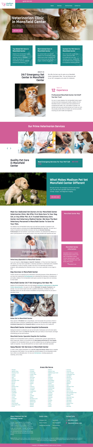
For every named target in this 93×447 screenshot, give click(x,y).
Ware (67, 385)
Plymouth (50, 397)
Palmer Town (51, 391)
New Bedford (51, 380)
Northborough (51, 388)
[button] (7, 148)
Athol (13, 377)
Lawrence (32, 386)
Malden (31, 397)
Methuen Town (51, 371)
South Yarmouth (70, 372)
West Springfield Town (71, 392)
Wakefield (68, 382)
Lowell (31, 392)
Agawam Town (15, 371)
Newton (50, 383)
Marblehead (32, 400)
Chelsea (13, 394)
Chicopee (14, 395)
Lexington (32, 389)
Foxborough (32, 372)
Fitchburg (32, 371)
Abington (14, 369)
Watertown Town (70, 386)
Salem (49, 403)
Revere (49, 401)
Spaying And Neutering (44, 425)
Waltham (68, 383)
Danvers (13, 400)
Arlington (14, 375)
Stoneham (68, 377)
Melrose (50, 369)
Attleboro (14, 378)
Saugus (50, 404)
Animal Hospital (43, 422)
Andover (13, 374)
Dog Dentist (55, 420)
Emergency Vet (42, 420)
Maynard (32, 403)
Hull (31, 385)
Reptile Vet (55, 428)
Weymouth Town (70, 397)
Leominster (32, 388)
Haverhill (32, 378)
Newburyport (51, 382)
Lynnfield (32, 395)
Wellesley (68, 389)
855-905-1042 (28, 1)
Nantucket (50, 377)
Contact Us (77, 6)
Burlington (14, 391)
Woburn (68, 404)
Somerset (68, 369)
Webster (68, 388)
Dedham (13, 401)
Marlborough (33, 401)
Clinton (13, 397)
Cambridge (14, 392)
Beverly (13, 383)
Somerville (68, 371)
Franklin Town (33, 374)
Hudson (31, 383)
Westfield (68, 395)
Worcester (68, 406)
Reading (50, 400)
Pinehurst (50, 394)
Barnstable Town (15, 380)
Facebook (59, 445)
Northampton (51, 386)
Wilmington (69, 400)
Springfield (68, 375)
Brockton (14, 388)
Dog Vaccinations (57, 422)
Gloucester (32, 377)
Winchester (69, 401)
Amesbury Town (15, 372)
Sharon (49, 406)
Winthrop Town (69, 403)
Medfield (32, 404)
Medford (32, 406)
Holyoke (32, 382)
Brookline (14, 389)
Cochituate (14, 398)
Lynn (31, 394)
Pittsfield (50, 395)
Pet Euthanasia (56, 425)
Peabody (50, 392)
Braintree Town (15, 386)
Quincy (49, 398)
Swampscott (69, 378)
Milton (49, 375)
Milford (49, 374)
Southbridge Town (70, 374)
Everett (13, 406)
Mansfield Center (34, 398)
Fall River (32, 369)
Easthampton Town (16, 404)
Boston (13, 385)
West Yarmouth (69, 394)
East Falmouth (15, 403)
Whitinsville (69, 398)
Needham (50, 378)
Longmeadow (33, 391)
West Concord (69, 391)
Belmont (13, 382)
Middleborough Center (53, 372)
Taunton (68, 380)
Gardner (32, 375)
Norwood (50, 389)
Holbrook (32, 380)
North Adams (51, 385)
